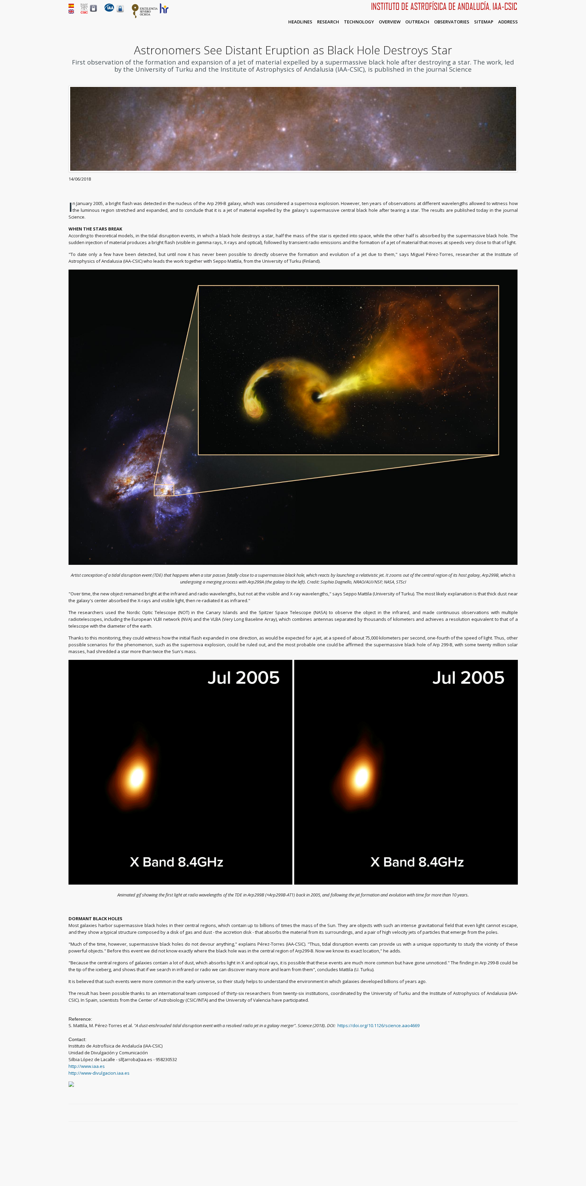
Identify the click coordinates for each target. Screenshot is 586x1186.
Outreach (417, 22)
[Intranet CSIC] (93, 11)
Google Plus (506, 1113)
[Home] (109, 10)
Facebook (491, 1113)
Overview (390, 22)
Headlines (300, 22)
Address (508, 22)
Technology (359, 22)
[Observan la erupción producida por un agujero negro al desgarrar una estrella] (71, 6)
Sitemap (483, 22)
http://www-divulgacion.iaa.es (99, 1073)
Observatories (451, 22)
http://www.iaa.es (87, 1066)
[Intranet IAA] (120, 12)
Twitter (498, 1113)
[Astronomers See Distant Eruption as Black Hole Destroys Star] (71, 12)
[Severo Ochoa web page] (144, 17)
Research (328, 22)
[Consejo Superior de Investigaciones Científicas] (84, 12)
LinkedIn (514, 1113)
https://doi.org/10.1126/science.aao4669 (378, 1025)
